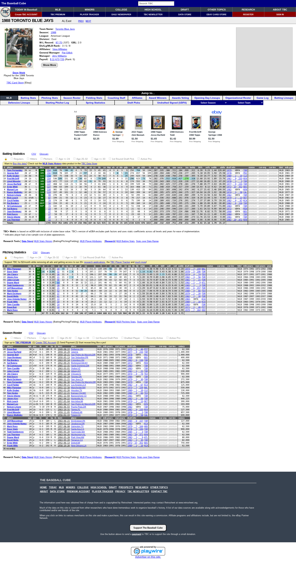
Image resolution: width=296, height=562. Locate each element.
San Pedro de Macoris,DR (83, 355)
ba (37, 167)
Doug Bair (12, 307)
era (52, 266)
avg (155, 167)
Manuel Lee (12, 189)
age (25, 167)
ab (55, 167)
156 (49, 173)
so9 (169, 266)
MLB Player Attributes (91, 241)
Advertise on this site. (148, 556)
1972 (229, 187)
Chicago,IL (76, 374)
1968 (229, 211)
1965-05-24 (64, 377)
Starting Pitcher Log (57, 102)
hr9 (156, 266)
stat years (260, 266)
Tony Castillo (13, 304)
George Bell (12, 173)
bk (133, 266)
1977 (229, 184)
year (269, 266)
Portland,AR (76, 412)
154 (49, 170)
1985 (187, 285)
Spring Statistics (95, 102)
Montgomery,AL (78, 434)
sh (113, 167)
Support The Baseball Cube (148, 528)
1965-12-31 (64, 366)
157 (198, 288)
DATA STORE (184, 14)
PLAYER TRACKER (89, 14)
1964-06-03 (64, 407)
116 (49, 189)
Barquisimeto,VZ (79, 396)
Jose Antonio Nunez (17, 299)
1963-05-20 (64, 440)
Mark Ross (12, 310)
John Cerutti (13, 280)
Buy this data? (20, 163)
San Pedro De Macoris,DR (83, 382)
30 (198, 293)
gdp (126, 167)
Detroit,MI (75, 443)
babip (192, 167)
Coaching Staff (116, 97)
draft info (230, 167)
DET (245, 198)
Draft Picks (133, 102)
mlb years (248, 266)
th (34, 266)
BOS (245, 187)
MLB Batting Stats (125, 241)
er (111, 266)
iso (187, 167)
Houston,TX (76, 390)
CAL (245, 192)
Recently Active (154, 338)
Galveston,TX (77, 426)
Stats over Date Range (147, 241)
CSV (34, 154)
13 (239, 198)
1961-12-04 (64, 396)
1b (150, 167)
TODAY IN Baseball (26, 9)
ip (95, 266)
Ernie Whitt (12, 187)
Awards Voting (180, 97)
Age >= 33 (99, 159)
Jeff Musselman (15, 288)
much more (140, 262)
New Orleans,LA (78, 445)
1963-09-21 (64, 385)
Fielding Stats (94, 97)
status (252, 167)
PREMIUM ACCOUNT (78, 491)
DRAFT (185, 9)
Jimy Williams (59, 56)
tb (133, 167)
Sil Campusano (14, 206)
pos (30, 167)
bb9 (162, 266)
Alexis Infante (13, 217)
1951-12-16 (64, 387)
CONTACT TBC (159, 491)
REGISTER (248, 14)
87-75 (59, 42)
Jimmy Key (12, 277)
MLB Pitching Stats (126, 322)
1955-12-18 (64, 374)
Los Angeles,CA (78, 385)
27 (49, 211)
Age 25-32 (82, 159)
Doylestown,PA (78, 421)
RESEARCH (248, 9)
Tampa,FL (75, 409)
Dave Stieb (19, 72)
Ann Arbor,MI (77, 401)
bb (99, 167)
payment (136, 534)
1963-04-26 (64, 434)
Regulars (18, 159)
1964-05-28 (64, 437)
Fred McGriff (13, 178)
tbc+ (42, 167)
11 (49, 220)
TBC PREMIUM (58, 14)
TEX (203, 274)
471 (239, 220)
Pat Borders (13, 203)
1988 (53, 32)
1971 (187, 307)
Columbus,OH (77, 360)
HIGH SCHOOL (153, 9)
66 (198, 291)
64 (58, 282)
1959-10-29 (64, 352)
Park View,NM (77, 437)
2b (72, 167)
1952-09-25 (64, 363)
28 (58, 285)
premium (253, 170)
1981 (229, 178)
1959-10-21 (64, 355)
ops (174, 167)
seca (179, 167)
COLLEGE (121, 9)
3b (75, 167)
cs (94, 167)
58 (239, 192)
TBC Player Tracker (120, 262)
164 (198, 310)
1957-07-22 (64, 429)
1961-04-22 (64, 398)
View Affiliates (59, 49)
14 (58, 304)
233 (239, 178)
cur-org (262, 167)
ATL (203, 282)
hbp (109, 167)
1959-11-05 (64, 412)
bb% (200, 167)
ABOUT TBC (280, 9)
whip (142, 266)
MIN (245, 209)
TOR (245, 170)
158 (49, 176)
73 (49, 206)
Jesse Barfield (14, 184)
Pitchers (48, 159)
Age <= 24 (64, 159)
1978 (229, 173)
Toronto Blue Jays (65, 29)
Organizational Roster (238, 97)
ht (40, 346)
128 (49, 181)
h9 (151, 266)
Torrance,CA (77, 440)
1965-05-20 (64, 432)
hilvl (281, 167)
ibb (121, 167)
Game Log (263, 97)
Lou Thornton (13, 220)
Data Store (27, 241)
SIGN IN (280, 14)
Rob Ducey (12, 214)
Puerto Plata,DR (78, 407)
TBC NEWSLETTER (153, 14)
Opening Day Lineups (207, 97)
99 (49, 195)
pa (139, 167)
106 (198, 271)
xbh (143, 167)
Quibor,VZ (75, 368)
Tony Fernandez (14, 170)
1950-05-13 (64, 357)
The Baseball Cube (13, 3)
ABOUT (44, 491)
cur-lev (272, 167)
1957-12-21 (64, 393)
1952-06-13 (64, 443)
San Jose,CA (77, 379)
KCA (245, 200)
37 (58, 293)
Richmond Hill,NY (79, 363)
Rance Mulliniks (14, 192)
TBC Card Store (15, 82)
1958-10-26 (64, 445)
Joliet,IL (74, 352)
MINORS (89, 9)
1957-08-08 (64, 426)
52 (58, 291)
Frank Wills (12, 302)
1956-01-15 (64, 415)
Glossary (44, 154)
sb (90, 167)
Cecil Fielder (13, 200)
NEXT (88, 21)
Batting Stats (28, 97)
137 (49, 184)
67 (239, 200)
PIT (203, 307)
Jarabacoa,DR (78, 423)
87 (49, 198)
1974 (229, 192)
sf (117, 167)
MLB (57, 9)
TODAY (53, 487)
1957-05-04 (64, 401)
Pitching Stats (49, 97)
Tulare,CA (76, 415)
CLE (245, 176)
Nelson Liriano (14, 195)
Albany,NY (76, 371)
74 (49, 200)
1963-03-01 (64, 368)
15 (234, 187)
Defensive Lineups (19, 102)
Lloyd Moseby (14, 181)
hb (137, 266)
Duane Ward (13, 282)
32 (58, 271)
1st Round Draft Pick (123, 159)
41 (58, 296)
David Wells (12, 296)
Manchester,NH (78, 387)
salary (181, 346)
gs (63, 266)
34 (58, 269)
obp (162, 167)
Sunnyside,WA (78, 432)
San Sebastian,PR (79, 357)
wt (47, 346)
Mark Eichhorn (14, 293)
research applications (94, 262)
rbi (85, 167)
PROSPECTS (126, 487)
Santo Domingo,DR (80, 366)
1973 (187, 269)
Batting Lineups (283, 97)
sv (86, 266)
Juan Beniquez (14, 211)
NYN (245, 189)
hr (81, 167)
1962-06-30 (64, 382)
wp (129, 266)
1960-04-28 (64, 371)
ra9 (175, 266)
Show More (49, 65)
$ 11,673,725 (57, 59)
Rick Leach (12, 198)
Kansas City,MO (78, 393)
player (10, 167)
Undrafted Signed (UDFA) (172, 102)
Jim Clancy (12, 274)
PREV (81, 21)
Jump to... (148, 93)
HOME (43, 487)
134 (239, 203)
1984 (229, 214)
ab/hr (222, 167)
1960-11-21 (64, 379)
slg (168, 167)
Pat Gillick (67, 52)
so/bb (214, 167)
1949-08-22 (64, 349)
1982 (229, 189)
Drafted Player (132, 338)
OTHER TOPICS (217, 9)
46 (58, 280)
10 (239, 176)
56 (49, 203)
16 (198, 302)
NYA (245, 178)
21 (58, 277)
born (60, 346)
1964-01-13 (64, 423)
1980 (229, 176)
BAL (203, 269)
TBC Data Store (89, 163)
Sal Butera (12, 209)
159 (198, 269)
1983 (229, 206)
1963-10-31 (64, 409)
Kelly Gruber (13, 176)
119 (49, 192)
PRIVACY (120, 491)
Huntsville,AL (77, 398)
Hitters (33, 159)
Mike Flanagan (14, 269)
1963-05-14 (64, 360)
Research (110, 241)
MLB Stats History (51, 163)
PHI (245, 173)
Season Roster (72, 97)
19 (49, 217)
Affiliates (137, 97)
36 (58, 274)
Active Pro (146, 159)
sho (71, 266)
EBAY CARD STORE (216, 14)
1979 (229, 170)
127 (49, 187)
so (104, 167)
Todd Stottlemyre (15, 285)
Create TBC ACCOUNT (26, 14)
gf (80, 266)
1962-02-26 (64, 390)
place (73, 346)
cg (67, 266)
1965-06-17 (64, 404)
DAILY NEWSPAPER (121, 14)
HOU (203, 310)
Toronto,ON (76, 377)
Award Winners (157, 97)
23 (49, 209)
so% (208, 167)
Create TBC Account (46, 342)
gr (76, 266)
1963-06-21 (64, 421)
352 (239, 187)
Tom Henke (12, 291)
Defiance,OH (77, 349)
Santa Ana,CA (77, 429)
